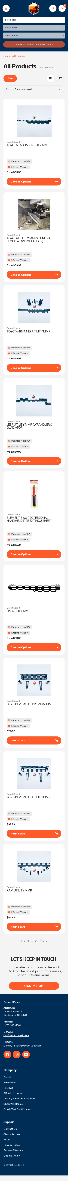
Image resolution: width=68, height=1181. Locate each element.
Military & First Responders (19, 1098)
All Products (18, 55)
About (7, 1077)
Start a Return (11, 1134)
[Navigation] (6, 8)
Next (42, 940)
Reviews (8, 1087)
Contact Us (10, 1128)
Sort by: (10, 89)
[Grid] (50, 78)
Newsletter (9, 1082)
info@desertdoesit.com (16, 1035)
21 (36, 941)
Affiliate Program (13, 1093)
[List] (61, 78)
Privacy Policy (11, 1144)
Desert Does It (13, 142)
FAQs (6, 1139)
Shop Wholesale (13, 1103)
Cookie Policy (11, 1155)
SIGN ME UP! (34, 986)
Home (6, 55)
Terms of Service (13, 1150)
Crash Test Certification (17, 1109)
